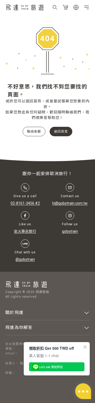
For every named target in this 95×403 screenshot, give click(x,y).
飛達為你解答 (19, 327)
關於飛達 (14, 312)
